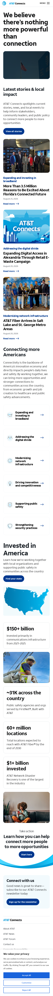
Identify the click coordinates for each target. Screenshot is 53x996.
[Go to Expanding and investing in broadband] (26, 415)
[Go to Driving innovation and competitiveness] (26, 484)
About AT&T (9, 928)
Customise (26, 982)
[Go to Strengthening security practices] (26, 526)
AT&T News (8, 933)
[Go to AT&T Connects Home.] (13, 3)
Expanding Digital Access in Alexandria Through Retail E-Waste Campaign (26, 241)
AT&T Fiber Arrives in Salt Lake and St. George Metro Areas (26, 308)
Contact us (8, 944)
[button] (43, 3)
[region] (26, 972)
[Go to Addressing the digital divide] (26, 438)
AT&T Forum (9, 939)
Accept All (26, 975)
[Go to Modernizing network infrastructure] (26, 460)
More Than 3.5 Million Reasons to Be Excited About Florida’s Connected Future (26, 172)
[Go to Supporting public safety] (26, 505)
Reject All (26, 990)
